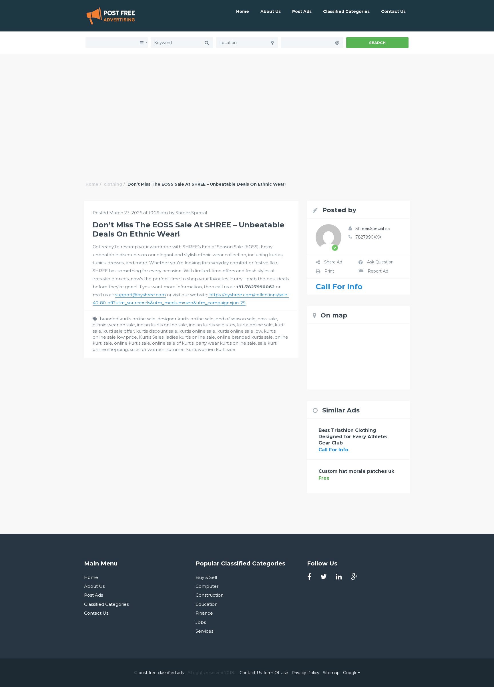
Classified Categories (346, 11)
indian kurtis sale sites (212, 324)
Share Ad (333, 262)
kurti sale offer (118, 331)
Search (377, 42)
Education (207, 604)
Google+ (351, 672)
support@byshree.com (140, 294)
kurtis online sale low (239, 331)
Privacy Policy (305, 672)
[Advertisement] (247, 94)
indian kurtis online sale (162, 324)
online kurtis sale (132, 343)
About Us (270, 11)
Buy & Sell (206, 577)
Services (204, 631)
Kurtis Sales (151, 337)
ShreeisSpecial (372, 228)
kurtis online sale (197, 331)
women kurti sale (216, 349)
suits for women (147, 349)
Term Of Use (275, 672)
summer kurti (181, 349)
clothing (113, 184)
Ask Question (380, 262)
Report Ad (378, 271)
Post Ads (302, 11)
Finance (204, 613)
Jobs (201, 622)
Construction (210, 595)
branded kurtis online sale (128, 318)
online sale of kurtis (173, 343)
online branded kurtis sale (245, 337)
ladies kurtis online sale (190, 337)
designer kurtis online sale (186, 318)
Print (329, 271)
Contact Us (393, 11)
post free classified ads (161, 672)
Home (242, 11)
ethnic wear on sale (114, 324)
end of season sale (236, 318)
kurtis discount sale (156, 331)
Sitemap (331, 672)
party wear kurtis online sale (226, 343)
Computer (207, 586)
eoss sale (267, 318)
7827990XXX (368, 237)
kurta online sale (255, 324)
